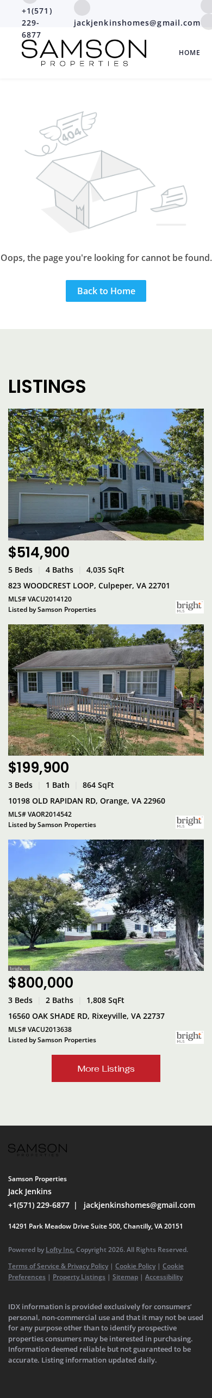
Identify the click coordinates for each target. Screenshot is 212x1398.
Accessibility (164, 1276)
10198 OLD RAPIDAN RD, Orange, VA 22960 (86, 800)
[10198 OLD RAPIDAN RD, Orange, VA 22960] (106, 690)
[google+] (35, 1376)
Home (190, 52)
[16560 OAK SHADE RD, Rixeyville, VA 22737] (106, 905)
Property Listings (79, 1276)
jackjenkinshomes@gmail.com (139, 1205)
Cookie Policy (135, 1266)
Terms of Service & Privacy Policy (58, 1266)
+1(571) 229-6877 (39, 1205)
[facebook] (13, 1376)
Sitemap (125, 1276)
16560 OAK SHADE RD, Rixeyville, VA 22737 (86, 1016)
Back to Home (106, 291)
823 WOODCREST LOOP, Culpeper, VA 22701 (89, 585)
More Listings (106, 1068)
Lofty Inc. (60, 1249)
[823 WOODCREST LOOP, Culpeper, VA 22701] (106, 474)
